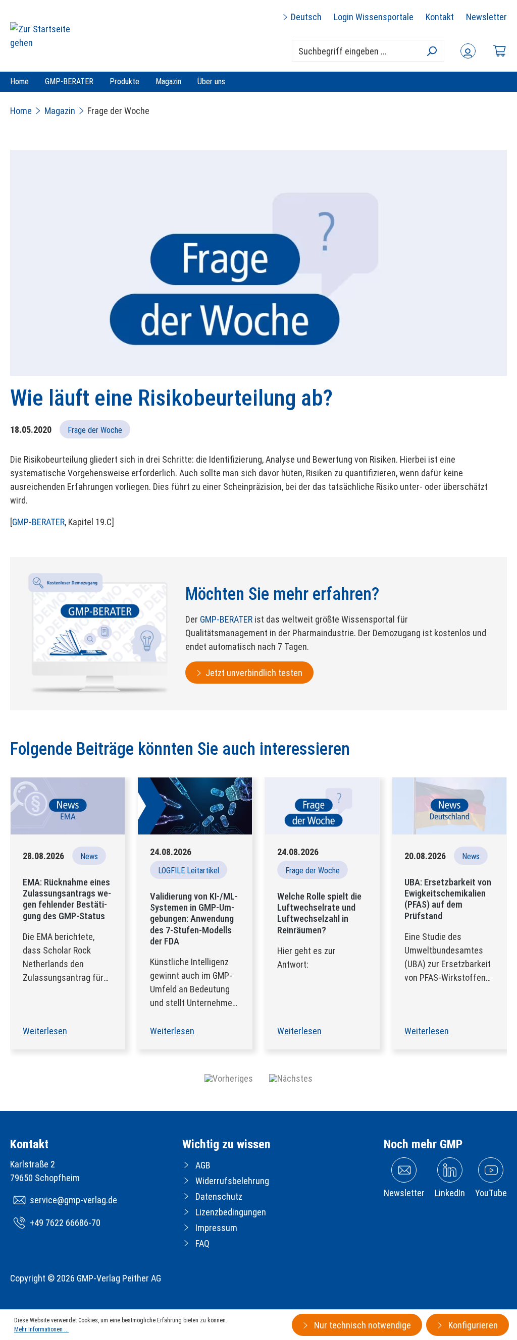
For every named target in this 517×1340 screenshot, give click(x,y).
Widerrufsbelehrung (232, 1181)
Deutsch (305, 17)
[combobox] (368, 50)
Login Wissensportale (373, 17)
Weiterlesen (45, 1031)
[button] (228, 1078)
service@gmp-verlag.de (73, 1200)
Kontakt (440, 17)
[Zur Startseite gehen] (48, 35)
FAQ (202, 1243)
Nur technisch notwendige (361, 1325)
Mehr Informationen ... (41, 1329)
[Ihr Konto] (468, 51)
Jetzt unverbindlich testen (253, 672)
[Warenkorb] (499, 50)
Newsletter (486, 17)
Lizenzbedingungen (230, 1212)
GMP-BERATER (38, 522)
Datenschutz (218, 1196)
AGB (203, 1165)
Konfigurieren (472, 1325)
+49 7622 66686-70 (65, 1222)
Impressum (216, 1227)
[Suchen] (431, 51)
